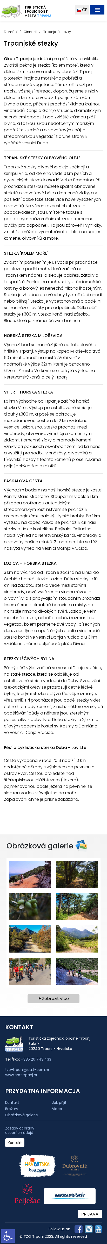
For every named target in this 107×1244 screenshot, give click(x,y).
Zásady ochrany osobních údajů (19, 1130)
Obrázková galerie (21, 1115)
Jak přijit (59, 1102)
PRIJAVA (90, 1214)
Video (57, 1108)
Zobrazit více (53, 999)
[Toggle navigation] (97, 10)
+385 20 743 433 (36, 1059)
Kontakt (12, 1102)
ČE (84, 10)
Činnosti (30, 31)
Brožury (11, 1108)
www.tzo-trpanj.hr (21, 1074)
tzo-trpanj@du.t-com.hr (27, 1069)
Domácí (10, 31)
